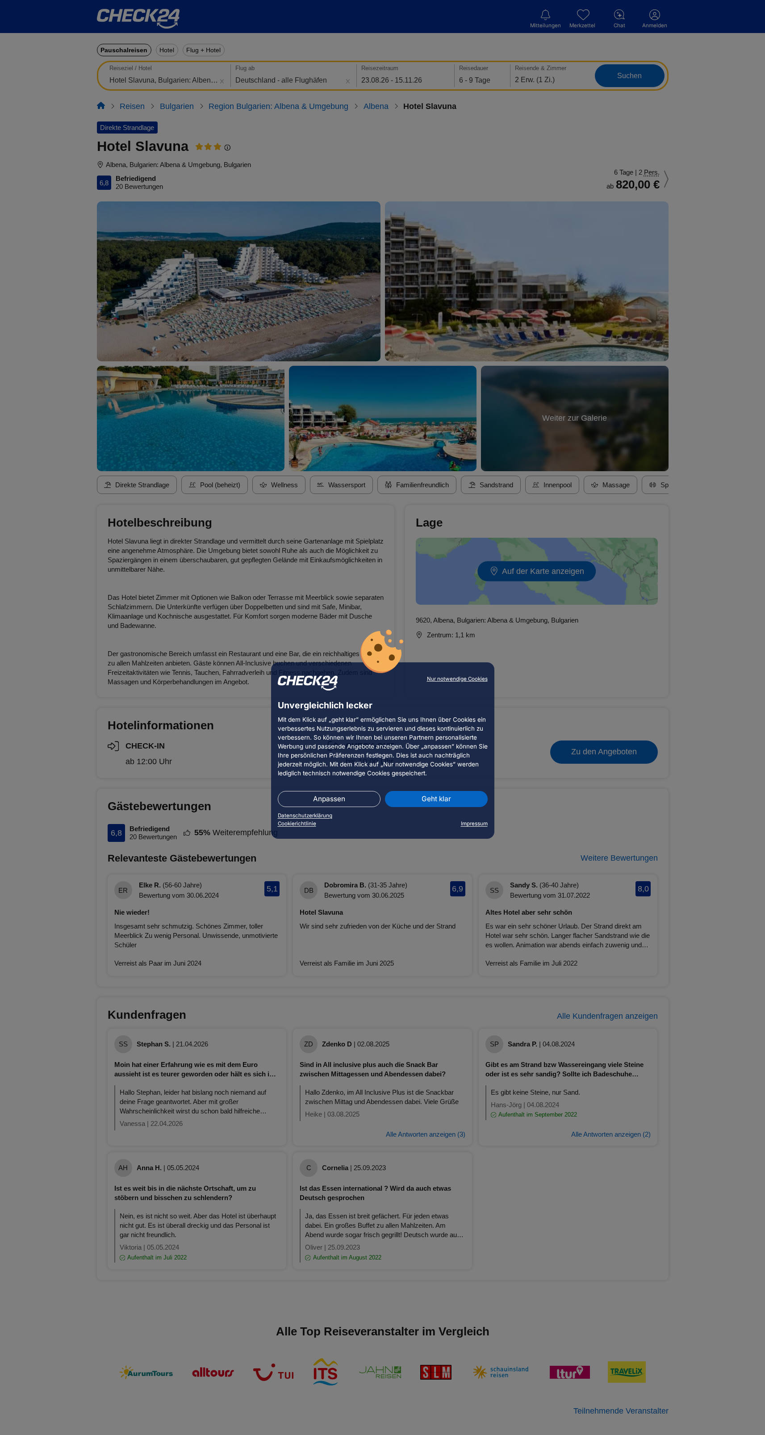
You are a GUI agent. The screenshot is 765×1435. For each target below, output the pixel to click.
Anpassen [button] (329, 799)
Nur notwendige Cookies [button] (457, 679)
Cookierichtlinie (297, 823)
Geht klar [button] (436, 799)
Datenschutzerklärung (305, 815)
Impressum (474, 823)
